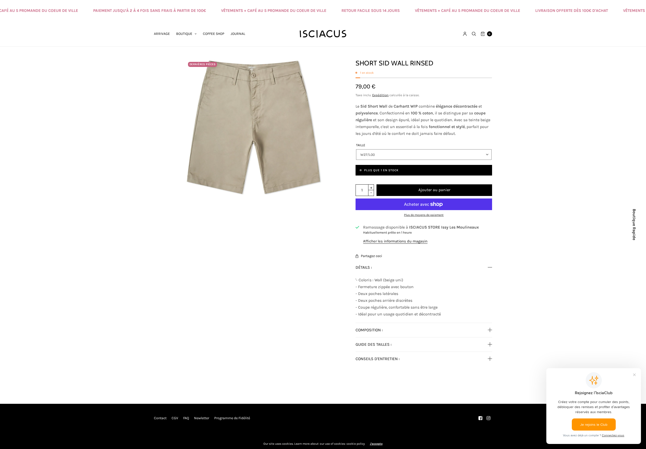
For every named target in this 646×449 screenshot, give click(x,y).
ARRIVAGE (162, 34)
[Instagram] (488, 418)
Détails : (364, 267)
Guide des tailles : (374, 344)
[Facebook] (480, 418)
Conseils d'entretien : (378, 359)
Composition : (369, 330)
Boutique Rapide (634, 224)
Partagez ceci (371, 256)
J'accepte (376, 443)
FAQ (186, 418)
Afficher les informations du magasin (395, 241)
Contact (160, 418)
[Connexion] (465, 34)
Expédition (380, 95)
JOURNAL (238, 34)
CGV (175, 418)
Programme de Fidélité (232, 418)
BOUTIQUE (184, 34)
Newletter (201, 418)
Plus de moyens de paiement (424, 215)
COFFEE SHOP (213, 34)
